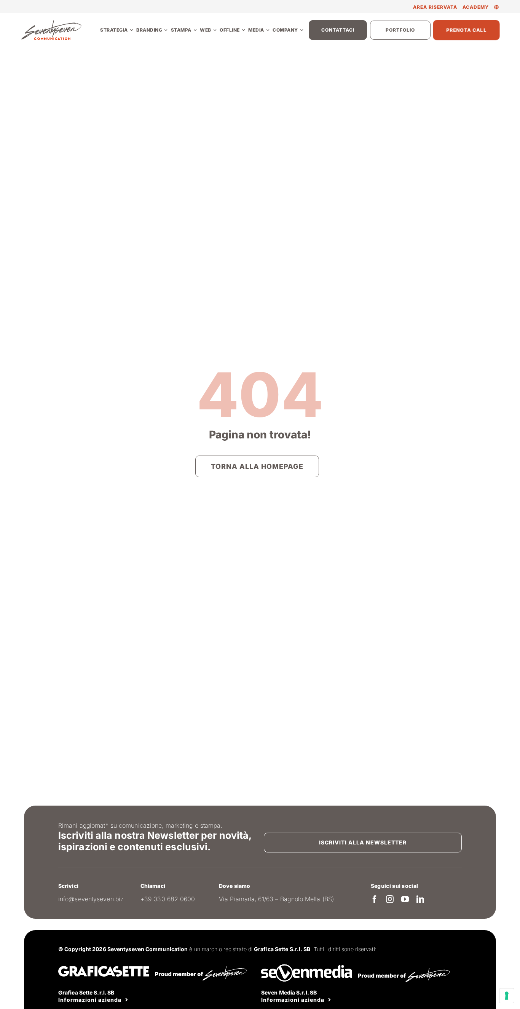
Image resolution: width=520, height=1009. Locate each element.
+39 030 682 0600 (167, 899)
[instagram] (390, 899)
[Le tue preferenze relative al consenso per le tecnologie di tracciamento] (506, 995)
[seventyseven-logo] (51, 22)
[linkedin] (420, 899)
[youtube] (405, 899)
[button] (496, 7)
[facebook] (374, 899)
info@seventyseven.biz (91, 899)
